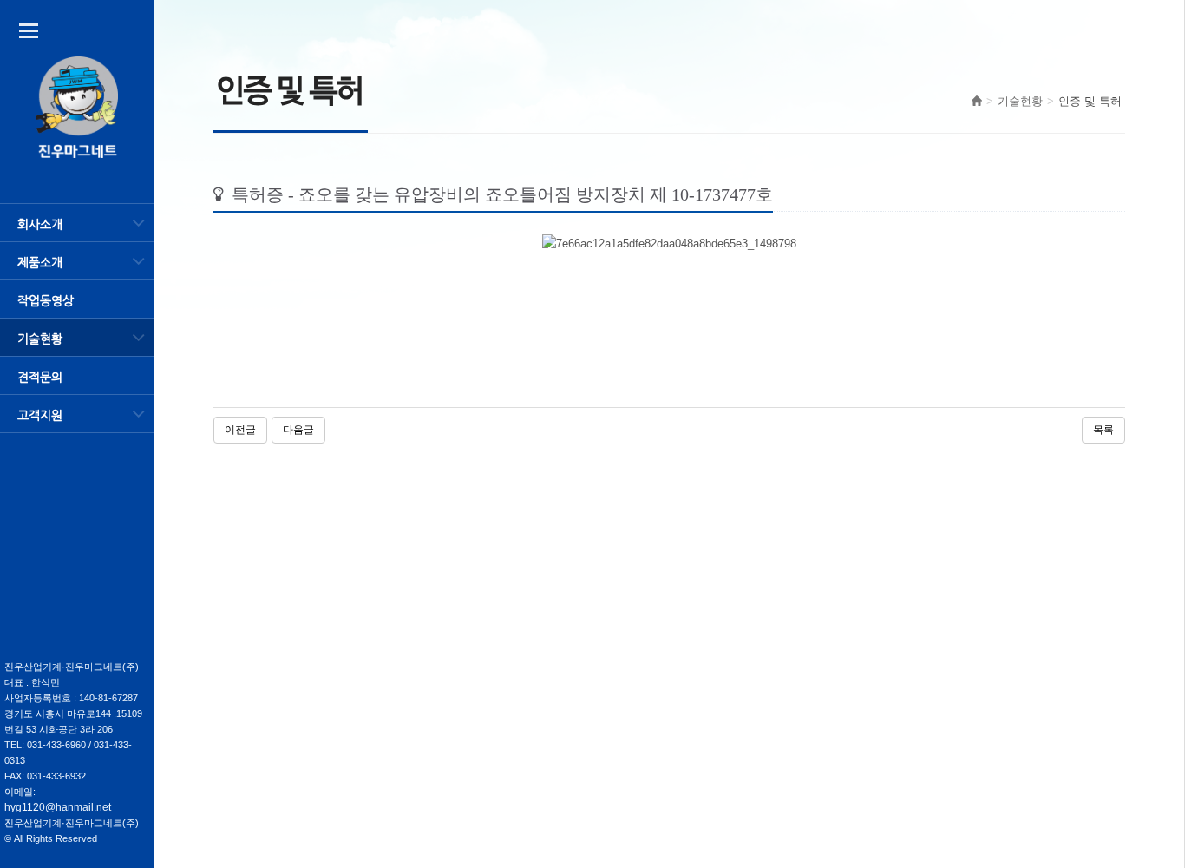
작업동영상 (45, 300)
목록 (1103, 430)
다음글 (298, 430)
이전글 (240, 430)
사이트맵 (29, 31)
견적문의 (39, 377)
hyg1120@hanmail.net (57, 807)
